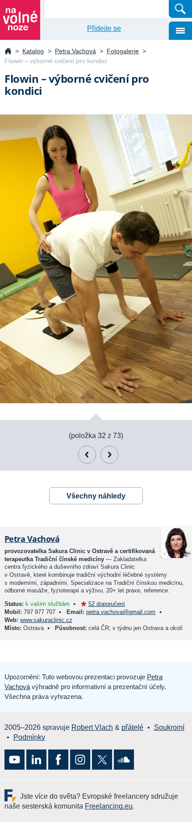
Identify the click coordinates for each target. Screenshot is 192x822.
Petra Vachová (75, 51)
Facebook (58, 760)
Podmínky (29, 737)
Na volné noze (8, 51)
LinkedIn (36, 760)
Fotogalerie (123, 51)
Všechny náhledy (96, 496)
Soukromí (169, 727)
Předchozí (87, 455)
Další (109, 455)
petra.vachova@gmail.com (120, 612)
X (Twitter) (102, 760)
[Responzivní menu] (180, 30)
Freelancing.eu (12, 795)
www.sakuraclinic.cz (46, 620)
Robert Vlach (92, 727)
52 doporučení (106, 604)
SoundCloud (124, 760)
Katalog (33, 51)
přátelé (132, 727)
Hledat (180, 9)
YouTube (14, 760)
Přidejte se (104, 28)
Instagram (80, 760)
